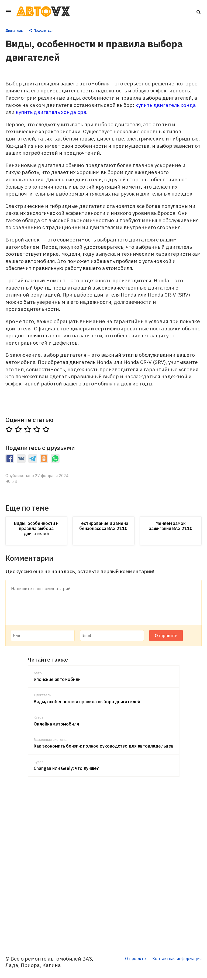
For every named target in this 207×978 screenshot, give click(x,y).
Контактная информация (177, 958)
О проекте (135, 958)
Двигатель (14, 30)
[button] (198, 11)
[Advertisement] (103, 862)
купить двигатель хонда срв (51, 112)
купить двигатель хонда (165, 105)
